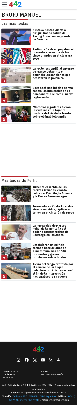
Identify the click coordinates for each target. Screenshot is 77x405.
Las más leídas (14, 23)
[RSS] (50, 360)
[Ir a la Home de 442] (15, 6)
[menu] (4, 4)
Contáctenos (9, 374)
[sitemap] (58, 360)
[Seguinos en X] (35, 360)
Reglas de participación (52, 374)
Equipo (44, 371)
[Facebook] (27, 360)
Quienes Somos (10, 371)
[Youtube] (43, 360)
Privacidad (8, 377)
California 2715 (20, 396)
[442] (38, 349)
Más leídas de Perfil (19, 180)
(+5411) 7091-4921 (29, 400)
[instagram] (18, 360)
